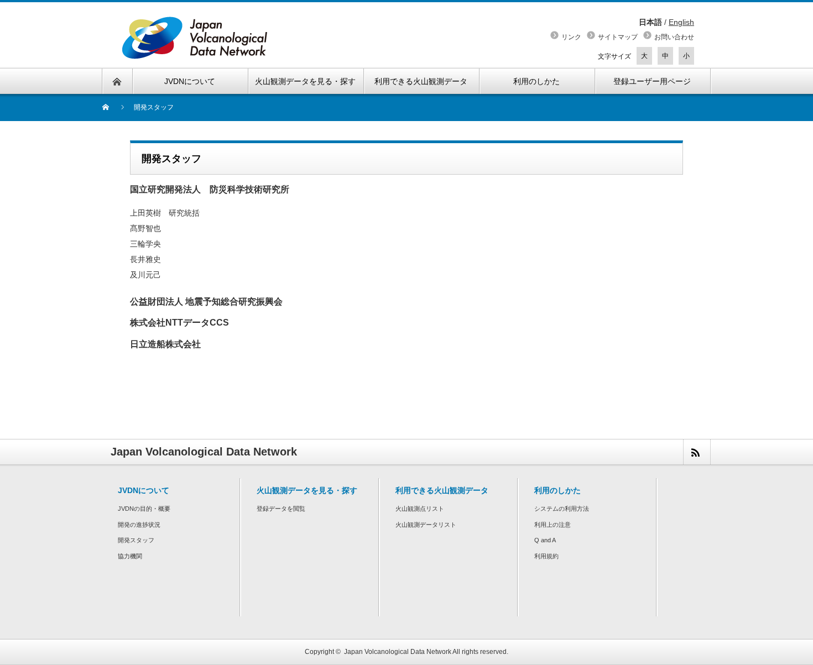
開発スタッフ (136, 540)
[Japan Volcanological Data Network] (194, 38)
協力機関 (130, 556)
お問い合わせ (674, 37)
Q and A (545, 540)
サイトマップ (618, 37)
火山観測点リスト (419, 508)
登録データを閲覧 (281, 508)
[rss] (696, 451)
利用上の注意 (552, 524)
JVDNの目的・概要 (144, 508)
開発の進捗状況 (139, 524)
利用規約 (546, 556)
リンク (571, 37)
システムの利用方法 (561, 508)
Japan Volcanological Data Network (397, 652)
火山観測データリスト (425, 524)
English (681, 22)
